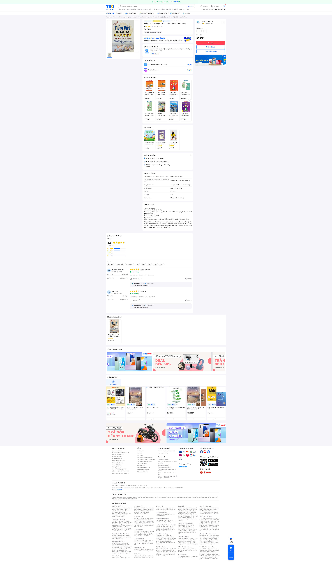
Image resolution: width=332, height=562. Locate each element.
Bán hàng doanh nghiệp (143, 469)
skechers (163, 497)
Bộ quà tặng (163, 555)
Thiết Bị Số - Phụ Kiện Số (185, 523)
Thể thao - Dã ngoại (185, 510)
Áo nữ (135, 508)
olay (203, 497)
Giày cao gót (137, 531)
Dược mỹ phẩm (126, 553)
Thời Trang (191, 508)
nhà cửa (146, 9)
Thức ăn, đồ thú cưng (120, 529)
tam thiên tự (161, 9)
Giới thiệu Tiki (140, 451)
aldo (168, 497)
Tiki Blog (139, 453)
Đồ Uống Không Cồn (165, 554)
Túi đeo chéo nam (142, 555)
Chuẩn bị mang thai (120, 516)
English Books (186, 557)
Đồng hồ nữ (164, 520)
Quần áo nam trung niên (143, 525)
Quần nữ (145, 508)
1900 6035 (119, 489)
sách (150, 9)
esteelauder (123, 497)
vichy (128, 498)
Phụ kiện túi (150, 551)
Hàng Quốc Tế (182, 506)
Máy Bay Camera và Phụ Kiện (209, 543)
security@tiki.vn (125, 473)
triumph (171, 497)
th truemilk (129, 497)
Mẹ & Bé (187, 513)
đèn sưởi (207, 548)
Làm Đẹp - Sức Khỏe (118, 541)
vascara (114, 497)
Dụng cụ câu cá (207, 524)
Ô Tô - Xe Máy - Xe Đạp (185, 547)
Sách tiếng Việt (181, 556)
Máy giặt (204, 510)
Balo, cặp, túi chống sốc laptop (166, 508)
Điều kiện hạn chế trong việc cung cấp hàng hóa (167, 462)
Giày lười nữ (147, 534)
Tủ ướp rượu (215, 513)
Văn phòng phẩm (190, 556)
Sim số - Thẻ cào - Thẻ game (190, 544)
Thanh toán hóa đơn (183, 538)
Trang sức (158, 520)
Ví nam (136, 555)
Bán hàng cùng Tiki (163, 453)
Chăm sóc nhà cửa (121, 530)
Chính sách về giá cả (163, 459)
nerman (185, 497)
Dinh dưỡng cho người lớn (121, 513)
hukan (124, 498)
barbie (135, 497)
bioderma (151, 497)
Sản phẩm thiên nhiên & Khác (121, 548)
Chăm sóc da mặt (116, 543)
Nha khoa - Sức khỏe (187, 542)
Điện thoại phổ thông (120, 537)
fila (131, 498)
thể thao (155, 9)
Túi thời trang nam (139, 554)
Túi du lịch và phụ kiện (164, 508)
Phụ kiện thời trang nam (165, 515)
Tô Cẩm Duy (179, 21)
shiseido (114, 498)
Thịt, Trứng (120, 521)
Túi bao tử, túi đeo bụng (147, 557)
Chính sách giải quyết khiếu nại (144, 461)
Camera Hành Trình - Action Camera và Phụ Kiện (209, 538)
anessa (194, 497)
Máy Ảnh (212, 544)
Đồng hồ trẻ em (172, 521)
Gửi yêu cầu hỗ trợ (116, 456)
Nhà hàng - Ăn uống (186, 541)
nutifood (176, 497)
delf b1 (176, 9)
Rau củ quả (118, 522)
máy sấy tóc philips (210, 550)
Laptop (170, 530)
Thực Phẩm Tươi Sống (118, 519)
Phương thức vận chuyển (118, 460)
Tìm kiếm (190, 6)
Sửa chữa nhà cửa (163, 537)
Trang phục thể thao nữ (205, 518)
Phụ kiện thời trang (161, 512)
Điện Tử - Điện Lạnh (205, 506)
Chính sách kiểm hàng (117, 462)
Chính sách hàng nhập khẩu (119, 469)
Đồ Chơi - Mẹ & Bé (117, 506)
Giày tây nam (145, 540)
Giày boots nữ (139, 534)
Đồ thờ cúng (162, 542)
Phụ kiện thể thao (209, 521)
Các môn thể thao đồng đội (209, 525)
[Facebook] (201, 451)
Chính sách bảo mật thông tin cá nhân (146, 459)
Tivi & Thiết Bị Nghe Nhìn (186, 518)
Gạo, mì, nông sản (120, 525)
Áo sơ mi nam (144, 519)
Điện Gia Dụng (116, 556)
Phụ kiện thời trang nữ (161, 514)
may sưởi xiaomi (207, 553)
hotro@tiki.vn (125, 471)
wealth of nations (184, 9)
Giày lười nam (137, 540)
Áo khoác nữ (146, 509)
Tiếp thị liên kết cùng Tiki (143, 467)
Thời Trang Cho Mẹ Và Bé (118, 508)
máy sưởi (202, 548)
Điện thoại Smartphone (118, 535)
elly (156, 497)
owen (138, 497)
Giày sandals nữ (143, 533)
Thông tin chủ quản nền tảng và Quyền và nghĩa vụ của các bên (167, 477)
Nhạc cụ (168, 542)
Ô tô (186, 550)
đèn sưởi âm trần (207, 558)
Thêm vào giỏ (210, 47)
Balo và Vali (159, 506)
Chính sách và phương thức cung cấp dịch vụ (167, 470)
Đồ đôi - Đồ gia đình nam (145, 522)
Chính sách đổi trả (116, 464)
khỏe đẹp (139, 9)
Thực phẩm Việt (125, 522)
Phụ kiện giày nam (141, 543)
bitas (216, 497)
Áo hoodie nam (141, 521)
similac (207, 497)
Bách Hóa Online (161, 547)
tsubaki (135, 498)
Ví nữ (150, 549)
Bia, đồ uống (118, 526)
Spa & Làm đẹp (188, 539)
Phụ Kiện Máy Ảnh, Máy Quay (207, 535)
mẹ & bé (133, 9)
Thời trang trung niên (142, 513)
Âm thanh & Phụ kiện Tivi (206, 508)
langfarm (120, 498)
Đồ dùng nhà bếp (116, 557)
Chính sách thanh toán (163, 465)
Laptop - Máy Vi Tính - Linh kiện (166, 525)
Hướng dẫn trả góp (117, 467)
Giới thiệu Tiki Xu (141, 465)
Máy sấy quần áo (207, 513)
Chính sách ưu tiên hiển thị (164, 467)
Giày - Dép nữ (138, 529)
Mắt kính (169, 514)
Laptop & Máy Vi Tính (189, 516)
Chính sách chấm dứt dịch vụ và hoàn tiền (167, 473)
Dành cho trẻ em (120, 528)
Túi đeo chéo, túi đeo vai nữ (141, 549)
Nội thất (163, 538)
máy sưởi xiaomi (211, 554)
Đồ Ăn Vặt (161, 553)
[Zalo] (208, 451)
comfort (212, 497)
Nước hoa (118, 551)
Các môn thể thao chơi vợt (209, 526)
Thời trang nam (138, 516)
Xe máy (182, 550)
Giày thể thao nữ (212, 528)
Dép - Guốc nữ (145, 531)
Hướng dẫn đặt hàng (117, 458)
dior (118, 497)
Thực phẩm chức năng (120, 544)
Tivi (203, 512)
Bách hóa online (185, 515)
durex (147, 497)
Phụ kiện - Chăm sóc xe (184, 548)
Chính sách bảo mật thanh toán (145, 457)
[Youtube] (205, 451)
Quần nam (143, 518)
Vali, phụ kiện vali (171, 509)
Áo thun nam (137, 518)
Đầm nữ (140, 508)
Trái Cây (114, 521)
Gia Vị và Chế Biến (163, 551)
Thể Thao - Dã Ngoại (206, 516)
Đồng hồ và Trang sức (162, 518)
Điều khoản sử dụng (142, 463)
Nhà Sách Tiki (182, 554)
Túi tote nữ (143, 551)
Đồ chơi (128, 508)
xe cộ (128, 9)
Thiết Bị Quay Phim (208, 542)
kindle (181, 497)
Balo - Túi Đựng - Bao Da (209, 539)
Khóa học (191, 538)
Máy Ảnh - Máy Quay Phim (208, 533)
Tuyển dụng (140, 455)
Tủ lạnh (204, 509)
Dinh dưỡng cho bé (120, 512)
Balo (157, 508)
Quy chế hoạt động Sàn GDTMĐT (166, 451)
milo (159, 497)
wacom (190, 497)
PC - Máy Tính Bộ (162, 530)
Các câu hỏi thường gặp (118, 454)
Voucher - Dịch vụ (183, 536)
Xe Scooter (191, 550)
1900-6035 (119, 451)
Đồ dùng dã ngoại (209, 519)
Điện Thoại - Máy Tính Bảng (120, 533)
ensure (143, 497)
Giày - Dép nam (139, 538)
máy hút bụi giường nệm (209, 555)
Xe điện (192, 548)
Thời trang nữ (138, 506)
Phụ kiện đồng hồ (163, 521)
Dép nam (142, 542)
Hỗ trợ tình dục (124, 551)
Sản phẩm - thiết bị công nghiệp (188, 517)
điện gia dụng (122, 9)
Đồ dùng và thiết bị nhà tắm (166, 539)
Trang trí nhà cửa (160, 535)
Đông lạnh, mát (123, 524)
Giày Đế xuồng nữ (144, 535)
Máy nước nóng (209, 512)
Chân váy (144, 510)
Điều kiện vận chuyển (142, 471)
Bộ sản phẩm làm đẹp (121, 552)
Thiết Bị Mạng (164, 529)
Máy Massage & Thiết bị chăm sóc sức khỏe (122, 546)
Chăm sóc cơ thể (120, 546)
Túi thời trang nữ (139, 547)
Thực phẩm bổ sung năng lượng (210, 528)
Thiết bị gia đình (126, 557)
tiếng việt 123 (169, 9)
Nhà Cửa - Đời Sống (162, 533)
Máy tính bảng (119, 538)
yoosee (199, 497)
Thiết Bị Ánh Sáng (209, 537)
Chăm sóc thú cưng (161, 548)
